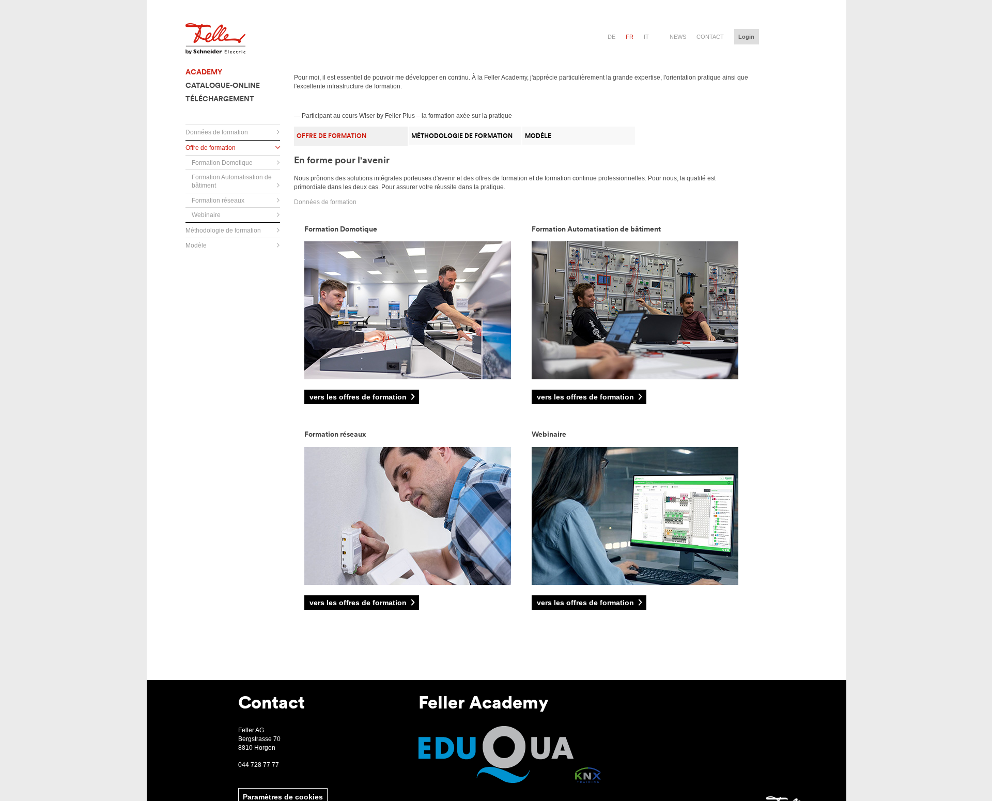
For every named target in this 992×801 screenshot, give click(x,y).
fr (629, 37)
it (646, 37)
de (611, 37)
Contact (710, 37)
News (678, 37)
